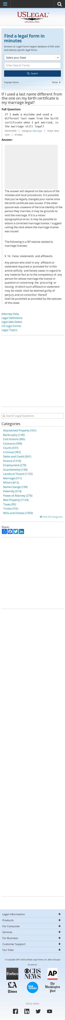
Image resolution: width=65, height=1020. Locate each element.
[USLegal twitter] (38, 1011)
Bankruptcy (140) (14, 435)
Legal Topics (9, 330)
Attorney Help (10, 314)
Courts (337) (10, 448)
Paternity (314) (12, 491)
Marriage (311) (12, 478)
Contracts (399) (12, 443)
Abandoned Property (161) (19, 430)
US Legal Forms (11, 326)
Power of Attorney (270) (17, 495)
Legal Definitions (12, 318)
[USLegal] (32, 12)
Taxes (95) (9, 504)
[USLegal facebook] (15, 1011)
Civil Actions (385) (14, 439)
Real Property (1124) (16, 500)
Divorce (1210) (12, 461)
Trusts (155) (10, 508)
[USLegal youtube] (49, 1011)
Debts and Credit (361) (17, 456)
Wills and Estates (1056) (18, 513)
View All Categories (52, 516)
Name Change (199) (15, 487)
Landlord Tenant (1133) (18, 474)
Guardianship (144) (15, 469)
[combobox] (32, 69)
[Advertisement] (31, 167)
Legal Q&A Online (12, 322)
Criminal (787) (12, 452)
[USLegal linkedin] (26, 1011)
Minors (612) (11, 482)
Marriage (37, 130)
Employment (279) (14, 465)
